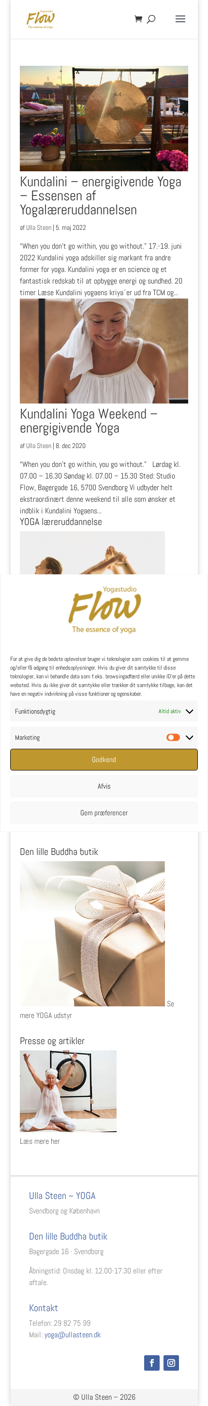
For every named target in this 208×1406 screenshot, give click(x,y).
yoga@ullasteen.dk (73, 1335)
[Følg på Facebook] (152, 1363)
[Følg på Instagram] (171, 1363)
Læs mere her (40, 1141)
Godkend (104, 759)
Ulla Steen (38, 227)
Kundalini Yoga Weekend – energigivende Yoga (89, 421)
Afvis (104, 786)
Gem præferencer (104, 812)
